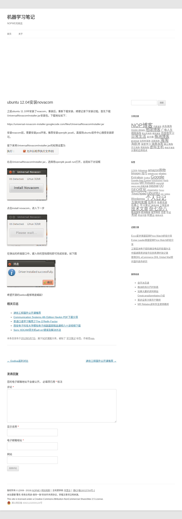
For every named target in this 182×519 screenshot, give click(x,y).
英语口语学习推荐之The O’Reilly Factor (36, 321)
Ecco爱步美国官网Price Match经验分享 (151, 235)
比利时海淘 (145, 141)
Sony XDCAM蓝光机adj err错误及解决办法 (37, 329)
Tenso (161, 190)
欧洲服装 (145, 212)
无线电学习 (167, 133)
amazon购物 (157, 170)
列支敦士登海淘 (138, 130)
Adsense (142, 170)
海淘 (164, 140)
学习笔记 (71, 338)
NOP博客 (47, 338)
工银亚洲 (164, 205)
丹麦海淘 (157, 126)
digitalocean (153, 174)
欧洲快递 (135, 141)
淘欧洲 (135, 143)
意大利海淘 (147, 133)
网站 (9, 454)
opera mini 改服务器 (139, 186)
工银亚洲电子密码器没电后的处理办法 (150, 248)
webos (167, 194)
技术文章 (139, 209)
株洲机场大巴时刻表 (148, 287)
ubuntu (153, 193)
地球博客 (153, 129)
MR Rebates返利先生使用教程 (153, 304)
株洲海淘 (135, 212)
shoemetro (152, 190)
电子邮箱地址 (15, 440)
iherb (165, 180)
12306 (134, 170)
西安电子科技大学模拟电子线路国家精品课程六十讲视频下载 (47, 325)
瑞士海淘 (168, 144)
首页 (9, 34)
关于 (20, 34)
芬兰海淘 (135, 147)
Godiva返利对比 (17, 360)
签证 (168, 212)
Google (157, 176)
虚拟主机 (157, 147)
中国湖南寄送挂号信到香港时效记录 (149, 253)
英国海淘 (144, 147)
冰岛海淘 (167, 126)
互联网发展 (139, 202)
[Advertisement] (91, 65)
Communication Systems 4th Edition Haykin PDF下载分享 (46, 317)
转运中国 (142, 215)
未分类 (150, 136)
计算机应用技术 (139, 150)
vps (162, 194)
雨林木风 (159, 215)
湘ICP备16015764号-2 (84, 490)
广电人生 (167, 129)
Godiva (147, 178)
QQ (161, 185)
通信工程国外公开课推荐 (27, 312)
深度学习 (146, 144)
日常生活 (138, 136)
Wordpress (138, 198)
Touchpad (138, 193)
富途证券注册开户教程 (149, 300)
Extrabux (137, 177)
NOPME (36, 490)
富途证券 (155, 205)
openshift (160, 183)
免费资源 (162, 202)
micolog (135, 183)
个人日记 (156, 198)
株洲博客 (161, 136)
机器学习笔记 (21, 17)
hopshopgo (157, 180)
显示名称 (13, 426)
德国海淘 (136, 133)
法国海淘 (155, 141)
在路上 (135, 205)
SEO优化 (138, 189)
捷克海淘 (156, 133)
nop (92, 338)
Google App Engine (141, 180)
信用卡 (152, 202)
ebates (162, 173)
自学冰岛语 (143, 282)
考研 (134, 215)
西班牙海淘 (169, 148)
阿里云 (151, 215)
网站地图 (45, 490)
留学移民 (155, 212)
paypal (154, 186)
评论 (10, 387)
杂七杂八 (158, 208)
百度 (163, 212)
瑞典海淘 (157, 143)
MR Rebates (147, 182)
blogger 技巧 (139, 173)
